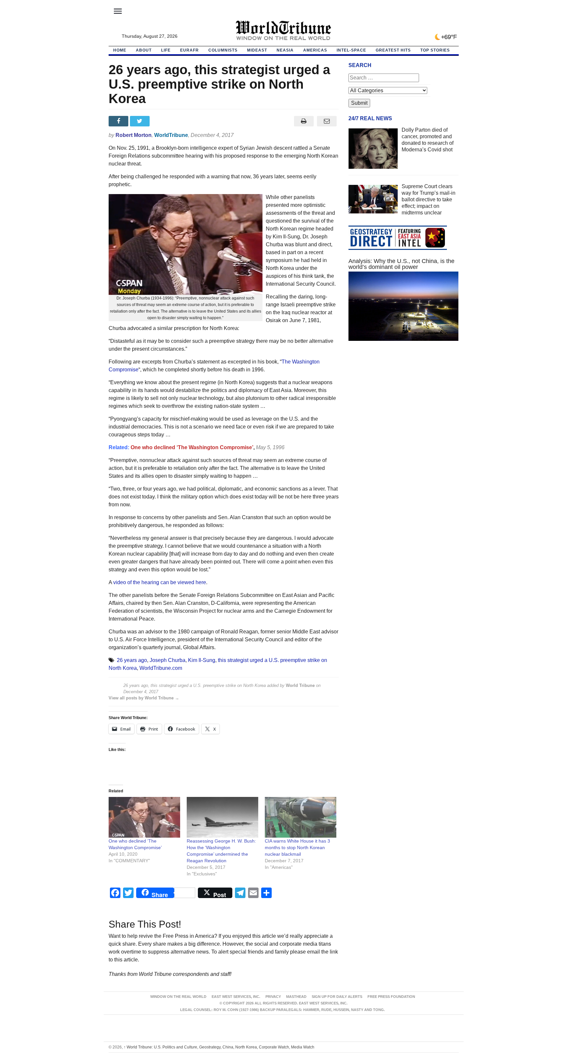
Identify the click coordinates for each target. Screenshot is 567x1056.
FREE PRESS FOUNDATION (391, 997)
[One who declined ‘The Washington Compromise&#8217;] (144, 817)
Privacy (273, 997)
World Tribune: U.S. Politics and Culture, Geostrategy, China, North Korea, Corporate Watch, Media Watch (219, 1047)
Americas (315, 50)
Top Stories (435, 50)
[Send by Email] (327, 121)
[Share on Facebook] (119, 121)
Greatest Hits (393, 50)
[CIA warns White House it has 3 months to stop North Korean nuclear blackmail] (300, 817)
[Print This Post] (303, 121)
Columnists (223, 50)
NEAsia (285, 50)
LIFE (166, 50)
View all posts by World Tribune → (144, 697)
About (144, 50)
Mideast (257, 50)
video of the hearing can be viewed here (159, 582)
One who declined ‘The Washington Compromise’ (192, 447)
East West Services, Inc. (236, 997)
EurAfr (189, 50)
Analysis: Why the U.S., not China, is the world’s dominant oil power (401, 264)
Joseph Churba (167, 660)
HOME (119, 50)
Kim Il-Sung (201, 660)
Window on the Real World (178, 997)
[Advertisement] (403, 408)
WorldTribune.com (160, 668)
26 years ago (132, 660)
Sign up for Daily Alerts (337, 997)
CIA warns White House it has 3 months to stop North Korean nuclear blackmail (297, 847)
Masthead (296, 997)
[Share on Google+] (162, 121)
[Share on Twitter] (140, 121)
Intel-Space (351, 50)
